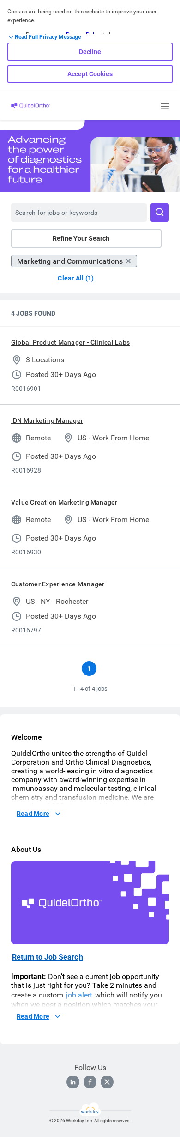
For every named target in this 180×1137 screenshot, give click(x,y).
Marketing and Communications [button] (70, 261)
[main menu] (165, 106)
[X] (107, 1082)
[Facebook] (90, 1082)
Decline (90, 51)
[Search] (159, 212)
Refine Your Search (81, 238)
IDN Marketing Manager (47, 420)
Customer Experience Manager (57, 584)
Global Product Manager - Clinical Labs (70, 342)
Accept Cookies (90, 74)
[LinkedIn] (72, 1082)
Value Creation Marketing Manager (64, 502)
